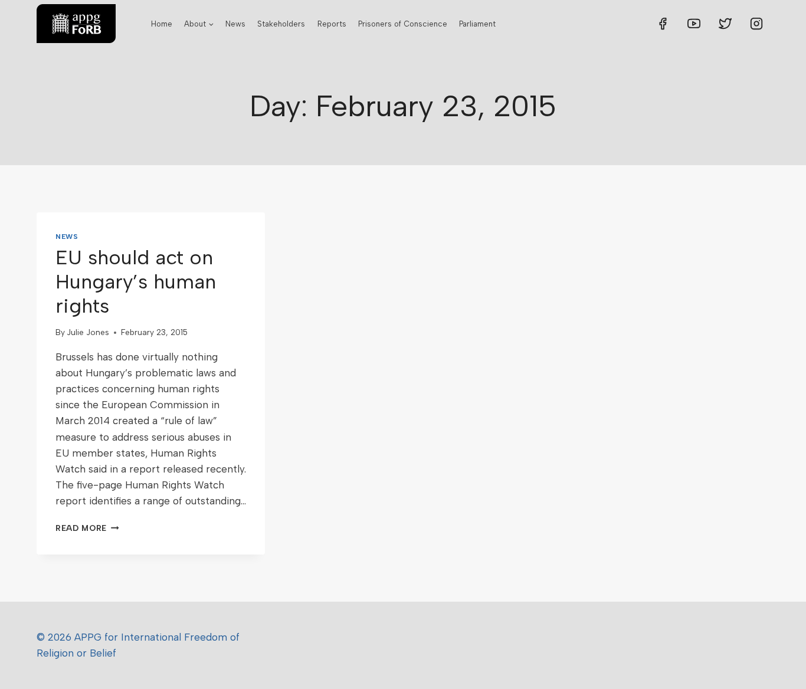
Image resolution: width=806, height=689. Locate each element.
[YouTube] (694, 24)
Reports (331, 23)
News (235, 23)
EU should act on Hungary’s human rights (135, 281)
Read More (87, 528)
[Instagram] (756, 24)
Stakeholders (281, 23)
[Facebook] (663, 24)
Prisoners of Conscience (402, 23)
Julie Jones (88, 332)
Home (161, 23)
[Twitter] (725, 24)
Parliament (477, 23)
